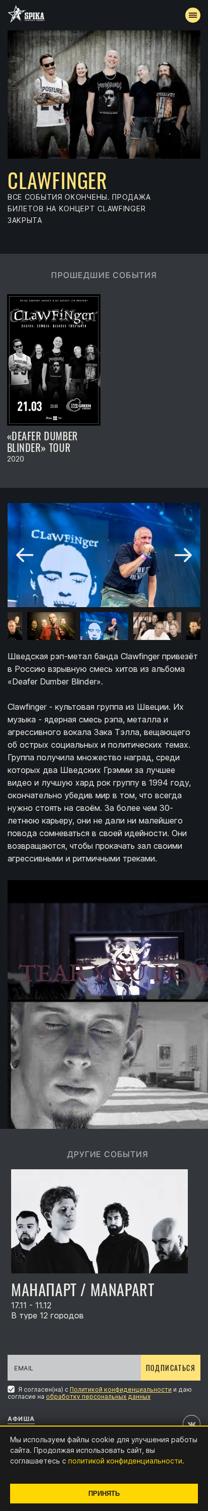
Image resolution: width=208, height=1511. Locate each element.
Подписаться (170, 1367)
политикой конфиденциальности (125, 1460)
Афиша (21, 1419)
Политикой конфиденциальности (121, 1389)
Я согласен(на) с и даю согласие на (100, 1393)
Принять (104, 1493)
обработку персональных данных (98, 1396)
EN (122, 185)
